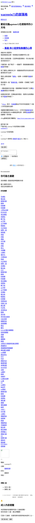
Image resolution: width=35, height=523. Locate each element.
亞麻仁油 (4, 303)
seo (2, 436)
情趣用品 (4, 416)
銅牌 (2, 374)
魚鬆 (2, 234)
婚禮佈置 (4, 363)
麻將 (2, 407)
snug (2, 270)
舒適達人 (4, 432)
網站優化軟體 (5, 350)
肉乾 (2, 246)
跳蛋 (2, 420)
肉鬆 (2, 237)
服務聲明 (20, 497)
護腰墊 (3, 339)
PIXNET (9, 495)
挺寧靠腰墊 (4, 332)
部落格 (6, 38)
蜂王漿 (3, 305)
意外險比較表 (5, 317)
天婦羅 (3, 250)
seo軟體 (3, 352)
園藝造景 (4, 321)
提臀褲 (3, 446)
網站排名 (4, 355)
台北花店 (4, 367)
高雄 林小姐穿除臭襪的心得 (18, 48)
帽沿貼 (3, 199)
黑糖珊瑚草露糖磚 (7, 348)
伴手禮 (3, 241)
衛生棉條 (4, 429)
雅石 (2, 326)
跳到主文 (4, 19)
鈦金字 (3, 387)
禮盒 (2, 239)
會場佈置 (4, 365)
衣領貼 (3, 197)
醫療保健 (16, 32)
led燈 (2, 381)
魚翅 (2, 259)
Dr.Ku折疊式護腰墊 (7, 330)
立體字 (3, 372)
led (2, 383)
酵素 (2, 312)
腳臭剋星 (14, 82)
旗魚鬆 (3, 232)
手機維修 (4, 425)
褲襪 (2, 403)
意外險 (3, 314)
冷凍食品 (4, 257)
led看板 (3, 389)
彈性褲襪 (4, 405)
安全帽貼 (4, 214)
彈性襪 (3, 400)
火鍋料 (3, 252)
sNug (3, 104)
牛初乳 (3, 308)
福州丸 (3, 255)
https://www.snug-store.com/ (25, 118)
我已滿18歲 (4, 519)
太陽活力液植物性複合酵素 (10, 343)
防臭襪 (3, 208)
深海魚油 (4, 310)
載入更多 (3, 147)
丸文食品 (4, 228)
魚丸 (2, 248)
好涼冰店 (4, 212)
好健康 (3, 299)
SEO (2, 356)
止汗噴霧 (4, 223)
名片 (5, 40)
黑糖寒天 (4, 346)
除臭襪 (13, 104)
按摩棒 (3, 418)
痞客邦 (15, 139)
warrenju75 (4, 128)
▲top (2, 143)
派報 (2, 370)
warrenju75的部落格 (14, 14)
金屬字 (3, 376)
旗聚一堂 (4, 230)
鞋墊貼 (3, 226)
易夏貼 (3, 217)
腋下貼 (3, 219)
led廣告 (3, 385)
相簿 (5, 36)
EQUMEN (4, 444)
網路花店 (4, 361)
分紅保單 (4, 319)
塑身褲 (3, 442)
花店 (2, 358)
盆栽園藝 (4, 323)
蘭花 (2, 328)
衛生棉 (3, 427)
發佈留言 (3, 158)
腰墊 (2, 337)
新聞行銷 (4, 438)
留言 (19, 139)
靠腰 (2, 334)
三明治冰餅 (4, 210)
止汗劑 (3, 221)
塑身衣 (3, 440)
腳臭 (2, 67)
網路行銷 (4, 434)
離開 (11, 519)
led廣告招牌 (4, 379)
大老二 (3, 409)
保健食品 (4, 301)
